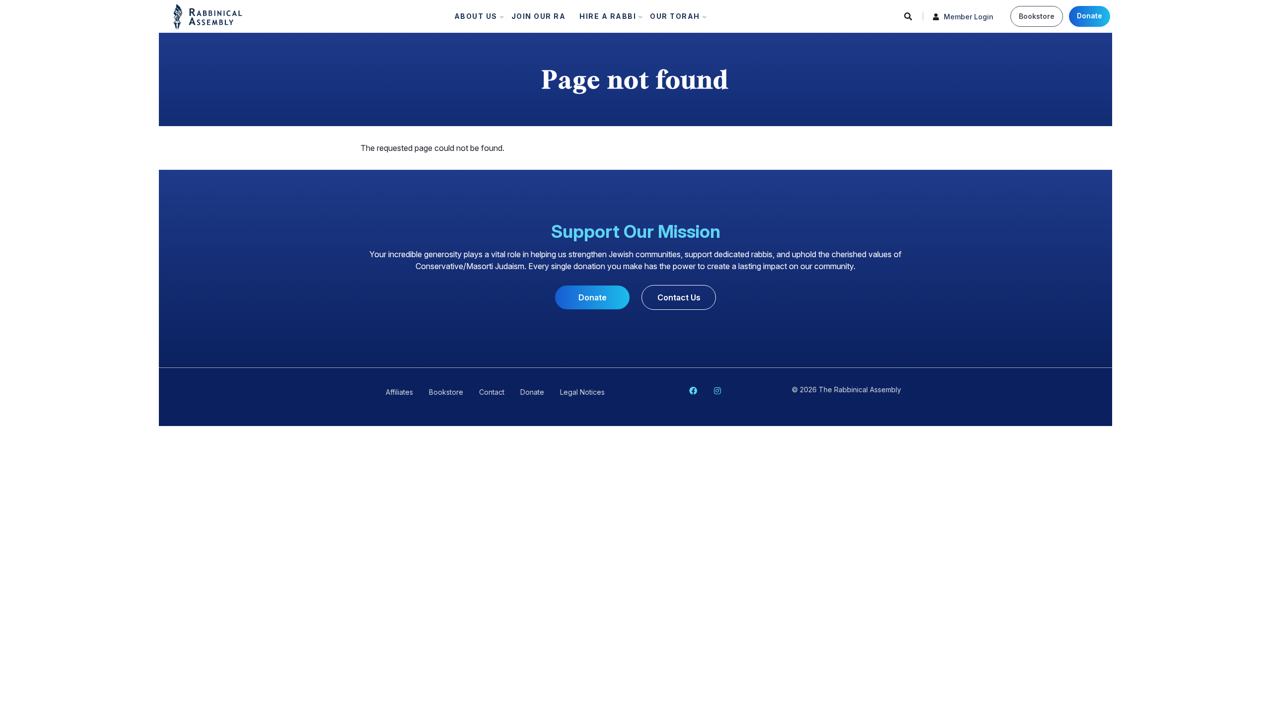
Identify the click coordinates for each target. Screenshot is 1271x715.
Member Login (968, 16)
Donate (1089, 15)
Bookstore (1037, 16)
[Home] (208, 16)
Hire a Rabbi (604, 18)
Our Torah (672, 18)
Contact (491, 392)
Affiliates (399, 392)
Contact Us (679, 297)
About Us (472, 18)
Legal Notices (582, 392)
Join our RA (538, 16)
